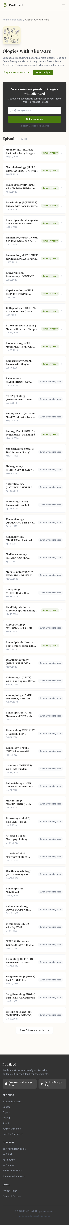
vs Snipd (7, 1154)
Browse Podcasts (12, 1101)
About (6, 1123)
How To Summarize (13, 1134)
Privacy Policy (10, 1190)
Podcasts (17, 19)
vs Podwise (9, 1159)
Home (6, 19)
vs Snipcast (9, 1165)
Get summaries (34, 119)
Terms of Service (12, 1196)
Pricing (6, 1117)
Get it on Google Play (53, 1084)
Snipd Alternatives (12, 1170)
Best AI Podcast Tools (14, 1148)
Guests (6, 1107)
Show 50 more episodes (33, 1030)
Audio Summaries (12, 1128)
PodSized (16, 5)
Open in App (43, 72)
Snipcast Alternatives (14, 1176)
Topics (6, 1112)
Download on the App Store (20, 1084)
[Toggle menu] (63, 5)
